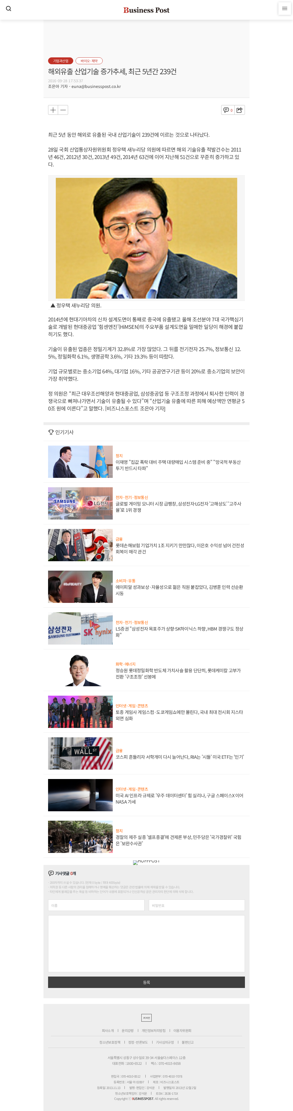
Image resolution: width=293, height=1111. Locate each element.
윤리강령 (128, 1030)
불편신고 (188, 1042)
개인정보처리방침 (153, 1030)
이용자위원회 (182, 1030)
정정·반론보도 (138, 1042)
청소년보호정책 (109, 1042)
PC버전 (146, 1017)
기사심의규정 (165, 1042)
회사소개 (108, 1030)
